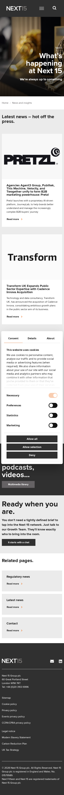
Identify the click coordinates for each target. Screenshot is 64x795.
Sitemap (6, 697)
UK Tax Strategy (10, 750)
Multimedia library (18, 484)
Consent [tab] (13, 338)
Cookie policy (9, 704)
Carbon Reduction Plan (14, 743)
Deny (32, 455)
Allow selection (32, 447)
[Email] (52, 661)
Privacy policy (9, 710)
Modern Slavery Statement (16, 737)
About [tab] (51, 338)
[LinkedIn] (60, 661)
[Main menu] (41, 8)
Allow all (32, 439)
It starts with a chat (18, 542)
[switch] (53, 405)
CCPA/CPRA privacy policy (16, 722)
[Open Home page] (17, 8)
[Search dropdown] (54, 8)
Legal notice (8, 731)
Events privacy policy (13, 716)
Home (5, 102)
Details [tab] (32, 338)
